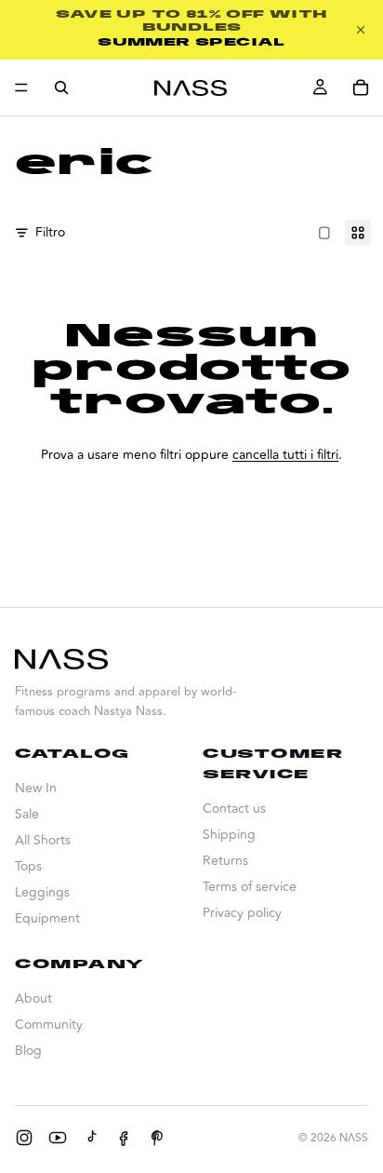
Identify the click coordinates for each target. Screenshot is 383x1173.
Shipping (229, 834)
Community (49, 1024)
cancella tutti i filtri (285, 455)
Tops (28, 866)
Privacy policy (242, 913)
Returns (225, 860)
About (33, 998)
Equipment (47, 918)
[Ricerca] (61, 87)
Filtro (50, 232)
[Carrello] (360, 87)
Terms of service (250, 887)
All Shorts (43, 840)
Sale (27, 814)
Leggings (42, 892)
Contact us (234, 808)
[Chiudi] (361, 30)
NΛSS (353, 1138)
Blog (28, 1050)
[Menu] (21, 87)
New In (36, 788)
